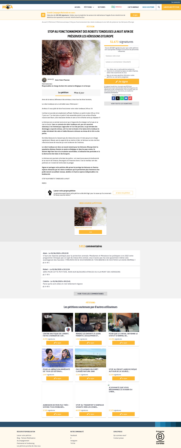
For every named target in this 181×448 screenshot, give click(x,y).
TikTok (72, 445)
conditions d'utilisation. (111, 92)
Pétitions (52, 22)
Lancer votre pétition (24, 437)
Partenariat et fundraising (25, 445)
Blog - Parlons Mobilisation (26, 440)
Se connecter (175, 2)
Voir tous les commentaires (90, 294)
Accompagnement (23, 443)
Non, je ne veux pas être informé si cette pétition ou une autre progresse (120, 76)
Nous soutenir (148, 7)
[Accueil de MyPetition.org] (7, 7)
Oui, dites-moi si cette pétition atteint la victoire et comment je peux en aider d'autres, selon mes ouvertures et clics (122, 70)
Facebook (73, 437)
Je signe (135, 15)
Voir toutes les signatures (121, 104)
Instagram (73, 443)
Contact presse (119, 440)
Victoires (101, 7)
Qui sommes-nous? (120, 437)
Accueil (77, 7)
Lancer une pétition (171, 7)
